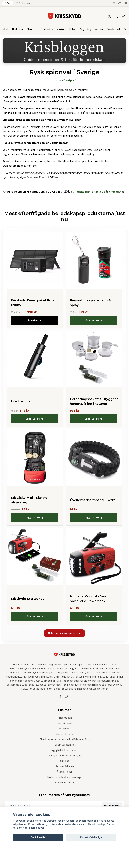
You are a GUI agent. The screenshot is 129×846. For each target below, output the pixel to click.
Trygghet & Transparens (64, 750)
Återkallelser (64, 771)
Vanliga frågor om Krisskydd (64, 755)
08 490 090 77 (121, 3)
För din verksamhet (64, 744)
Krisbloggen (64, 717)
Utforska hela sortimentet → (64, 633)
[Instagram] (66, 696)
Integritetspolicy (64, 734)
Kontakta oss (64, 723)
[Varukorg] (123, 16)
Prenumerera (112, 805)
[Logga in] (109, 16)
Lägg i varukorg (93, 320)
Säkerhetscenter (64, 782)
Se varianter (34, 320)
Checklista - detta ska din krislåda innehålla (65, 739)
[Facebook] (60, 696)
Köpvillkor (64, 728)
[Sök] (116, 16)
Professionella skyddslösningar (65, 777)
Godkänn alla (38, 837)
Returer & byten (64, 766)
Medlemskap (24, 3)
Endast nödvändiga (91, 837)
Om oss (64, 761)
